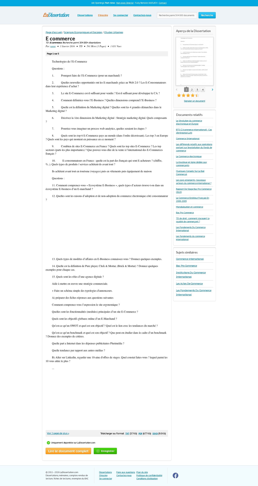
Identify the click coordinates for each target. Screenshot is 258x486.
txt (127, 433)
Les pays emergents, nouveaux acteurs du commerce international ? (193, 182)
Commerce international (190, 259)
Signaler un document (194, 100)
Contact (163, 2)
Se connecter (120, 15)
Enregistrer (107, 451)
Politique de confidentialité (149, 475)
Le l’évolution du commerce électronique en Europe (189, 122)
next (212, 89)
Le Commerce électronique (188, 156)
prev (176, 89)
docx (155, 433)
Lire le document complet (68, 451)
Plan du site (142, 472)
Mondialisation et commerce (189, 206)
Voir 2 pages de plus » (58, 433)
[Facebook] (175, 477)
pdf (140, 433)
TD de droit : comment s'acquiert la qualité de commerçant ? (192, 220)
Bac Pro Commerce (185, 212)
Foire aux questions (125, 472)
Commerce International (187, 138)
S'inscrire (103, 15)
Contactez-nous (142, 15)
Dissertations (85, 15)
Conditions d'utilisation (147, 478)
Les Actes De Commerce (189, 283)
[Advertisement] (107, 229)
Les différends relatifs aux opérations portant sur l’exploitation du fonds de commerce (194, 147)
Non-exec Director (125, 2)
